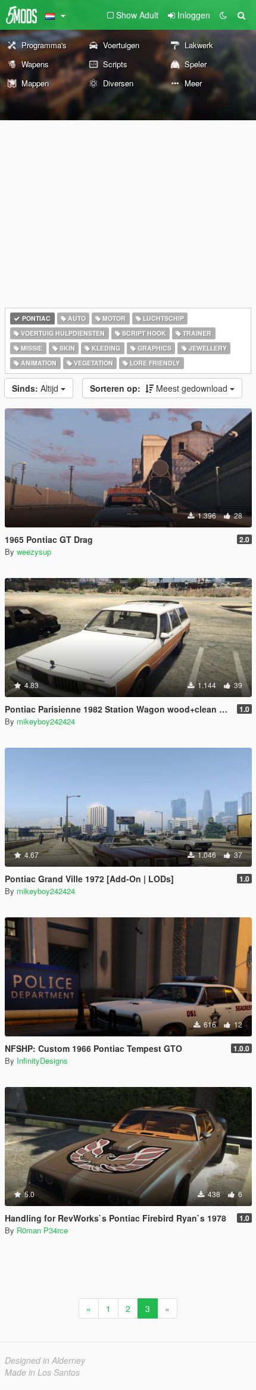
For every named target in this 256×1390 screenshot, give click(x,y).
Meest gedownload (160, 388)
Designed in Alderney (45, 1360)
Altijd (36, 388)
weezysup (34, 551)
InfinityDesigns (42, 1060)
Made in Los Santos (42, 1372)
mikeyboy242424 (46, 721)
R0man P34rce (42, 1230)
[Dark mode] (223, 15)
